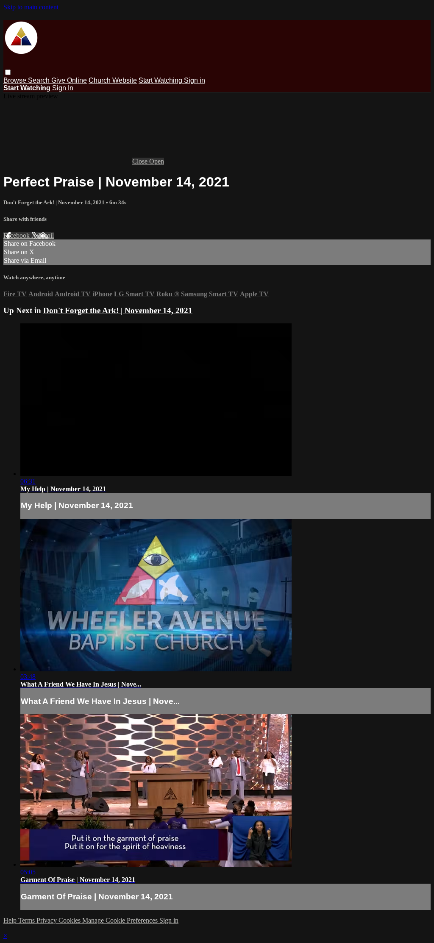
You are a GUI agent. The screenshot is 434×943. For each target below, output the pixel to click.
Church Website (113, 80)
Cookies (70, 920)
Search (39, 80)
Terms (27, 920)
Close (140, 161)
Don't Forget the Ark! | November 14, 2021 (54, 202)
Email (46, 235)
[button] (8, 72)
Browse (15, 80)
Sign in (194, 80)
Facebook (17, 235)
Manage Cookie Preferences (120, 920)
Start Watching (161, 80)
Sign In (62, 88)
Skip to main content (30, 7)
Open (156, 161)
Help (10, 920)
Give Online (69, 80)
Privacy (47, 920)
